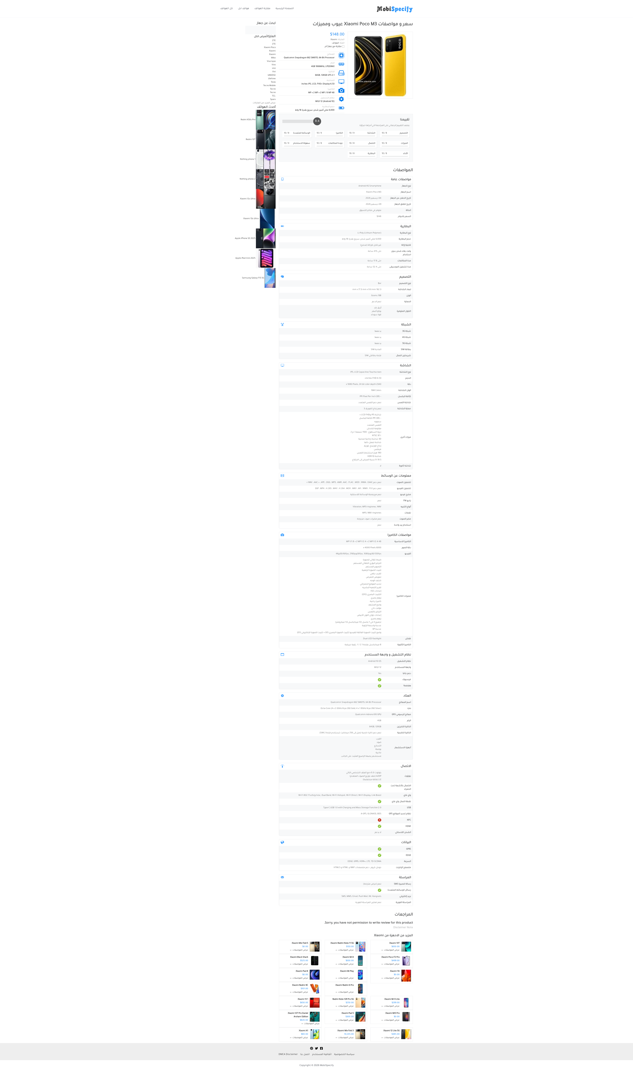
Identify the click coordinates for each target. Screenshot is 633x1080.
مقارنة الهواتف (262, 8)
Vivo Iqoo (271, 61)
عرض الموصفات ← (390, 950)
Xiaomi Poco (270, 47)
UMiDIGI (272, 75)
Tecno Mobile (269, 86)
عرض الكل (260, 36)
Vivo (273, 65)
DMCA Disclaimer (288, 1054)
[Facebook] (321, 1048)
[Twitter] (316, 1048)
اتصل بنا (305, 1054)
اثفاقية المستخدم (322, 1054)
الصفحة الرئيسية (285, 8)
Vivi (274, 72)
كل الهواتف (226, 8)
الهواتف (335, 43)
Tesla (273, 82)
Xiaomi (379, 935)
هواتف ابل (243, 8)
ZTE (274, 41)
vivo (274, 68)
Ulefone (272, 79)
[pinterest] (311, 1048)
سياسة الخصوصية (344, 1054)
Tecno (273, 89)
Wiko (273, 58)
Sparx (273, 99)
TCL (274, 96)
